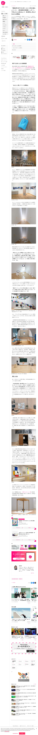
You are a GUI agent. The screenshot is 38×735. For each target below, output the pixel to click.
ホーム (11, 1)
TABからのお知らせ (5, 32)
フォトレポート (13, 5)
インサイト (4, 28)
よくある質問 (3, 65)
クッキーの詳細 (3, 70)
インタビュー (4, 26)
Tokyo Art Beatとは (3, 58)
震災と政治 (14, 49)
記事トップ (4, 15)
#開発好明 (20, 578)
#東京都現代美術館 (15, 578)
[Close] (36, 728)
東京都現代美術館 (29, 67)
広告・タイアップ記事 (4, 61)
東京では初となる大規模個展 (16, 45)
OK (22, 733)
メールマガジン (5, 53)
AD (11, 53)
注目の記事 (4, 17)
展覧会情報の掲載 (3, 63)
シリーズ (20, 661)
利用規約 (2, 68)
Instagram (4, 45)
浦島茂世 (15, 39)
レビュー (4, 30)
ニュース (13, 664)
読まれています (5, 19)
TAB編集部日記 (14, 661)
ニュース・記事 (14, 1)
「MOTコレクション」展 (26, 492)
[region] (19, 731)
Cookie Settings (15, 733)
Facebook (4, 50)
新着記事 (4, 21)
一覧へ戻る (13, 582)
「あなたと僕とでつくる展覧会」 (17, 47)
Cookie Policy (7, 731)
